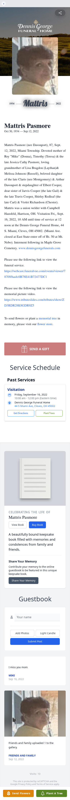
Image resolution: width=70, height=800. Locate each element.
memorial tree (48, 318)
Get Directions (21, 413)
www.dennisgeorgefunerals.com (39, 248)
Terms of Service (44, 784)
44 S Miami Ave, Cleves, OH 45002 (35, 406)
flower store (44, 324)
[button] (35, 714)
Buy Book (37, 524)
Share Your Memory (23, 580)
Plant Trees (49, 413)
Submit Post (35, 641)
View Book (18, 524)
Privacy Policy (25, 784)
